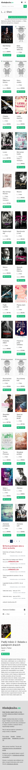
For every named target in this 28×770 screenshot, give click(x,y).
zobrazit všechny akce (9, 602)
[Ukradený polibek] (21, 441)
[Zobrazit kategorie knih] (21, 2)
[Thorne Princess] (7, 441)
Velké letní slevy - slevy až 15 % (11, 590)
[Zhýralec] (21, 477)
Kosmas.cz (15, 592)
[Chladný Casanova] (7, 105)
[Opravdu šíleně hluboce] (21, 256)
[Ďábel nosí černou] (7, 69)
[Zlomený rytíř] (21, 512)
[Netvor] (7, 256)
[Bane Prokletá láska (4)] (21, 34)
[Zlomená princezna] (7, 512)
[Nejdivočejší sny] (7, 220)
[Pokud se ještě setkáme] (21, 329)
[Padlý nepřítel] (7, 293)
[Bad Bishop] (7, 34)
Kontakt (13, 736)
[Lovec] (7, 141)
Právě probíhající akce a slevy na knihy (13, 547)
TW (3, 740)
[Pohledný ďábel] (7, 329)
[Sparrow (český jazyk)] (21, 403)
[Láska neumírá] (21, 105)
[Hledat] (25, 6)
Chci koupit (7, 55)
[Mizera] (21, 180)
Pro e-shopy (5, 736)
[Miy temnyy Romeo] (7, 180)
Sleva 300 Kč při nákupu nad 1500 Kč (13, 559)
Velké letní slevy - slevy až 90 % (11, 596)
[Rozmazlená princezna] (7, 367)
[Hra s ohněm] (21, 69)
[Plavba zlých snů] (21, 293)
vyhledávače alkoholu (12, 764)
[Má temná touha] (21, 141)
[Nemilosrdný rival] (21, 220)
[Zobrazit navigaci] (25, 2)
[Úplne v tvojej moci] (7, 477)
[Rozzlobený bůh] (21, 367)
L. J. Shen (5, 48)
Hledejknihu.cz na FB (17, 738)
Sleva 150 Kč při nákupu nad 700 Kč (12, 567)
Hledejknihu (7, 2)
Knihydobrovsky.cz (14, 555)
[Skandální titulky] (7, 403)
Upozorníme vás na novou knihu (18, 17)
